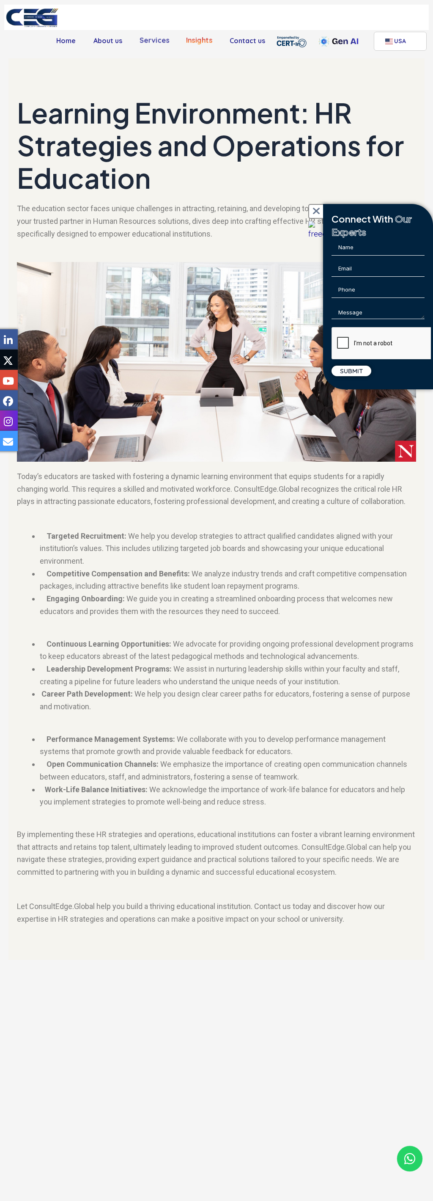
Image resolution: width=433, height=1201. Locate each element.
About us (107, 40)
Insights (199, 39)
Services (154, 39)
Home (66, 40)
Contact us (247, 40)
